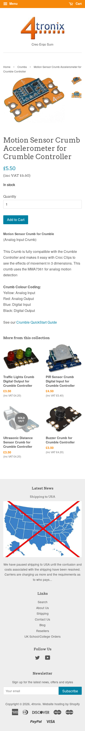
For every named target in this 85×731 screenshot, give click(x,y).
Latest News (42, 488)
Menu (13, 3)
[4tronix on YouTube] (47, 658)
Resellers (42, 631)
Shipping (43, 613)
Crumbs (22, 67)
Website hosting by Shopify (61, 704)
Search (43, 602)
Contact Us (42, 619)
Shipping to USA (42, 496)
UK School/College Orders (42, 636)
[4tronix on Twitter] (37, 658)
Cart (78, 3)
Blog (42, 625)
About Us (42, 608)
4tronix (36, 704)
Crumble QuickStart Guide (36, 322)
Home (6, 67)
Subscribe (70, 690)
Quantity (9, 196)
